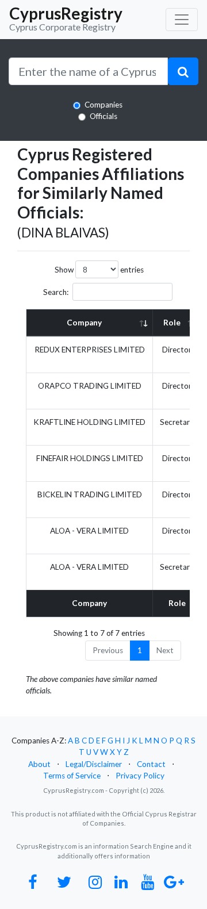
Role (172, 322)
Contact (151, 764)
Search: (55, 292)
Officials (103, 116)
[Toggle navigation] (182, 19)
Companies (103, 104)
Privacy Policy (140, 775)
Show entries (99, 269)
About (39, 764)
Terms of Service (72, 775)
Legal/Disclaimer (94, 764)
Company (84, 322)
